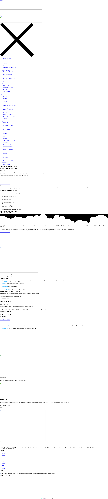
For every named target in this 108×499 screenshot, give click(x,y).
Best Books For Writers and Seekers (8, 114)
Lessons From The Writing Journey (8, 146)
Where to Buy (5, 118)
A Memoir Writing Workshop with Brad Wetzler (9, 105)
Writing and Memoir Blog (6, 129)
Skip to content (2, 0)
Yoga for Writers (5, 142)
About (2, 121)
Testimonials (5, 101)
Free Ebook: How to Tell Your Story (8, 109)
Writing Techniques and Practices (7, 112)
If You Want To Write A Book (6, 182)
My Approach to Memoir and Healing (8, 125)
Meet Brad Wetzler (5, 122)
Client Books (5, 98)
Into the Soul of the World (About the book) (9, 116)
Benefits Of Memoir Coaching (7, 96)
